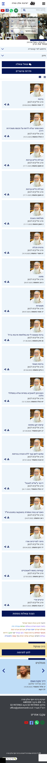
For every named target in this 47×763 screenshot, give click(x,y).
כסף (12, 629)
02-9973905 (33, 705)
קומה (14, 636)
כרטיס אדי (38, 599)
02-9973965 (16, 705)
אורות (22, 626)
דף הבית (42, 42)
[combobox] (23, 21)
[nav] (43, 3)
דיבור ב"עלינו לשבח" (34, 483)
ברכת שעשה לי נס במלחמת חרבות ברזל (25, 334)
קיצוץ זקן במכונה (35, 425)
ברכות (40, 99)
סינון (44, 55)
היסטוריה (8, 636)
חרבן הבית (36, 623)
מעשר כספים (39, 632)
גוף (18, 636)
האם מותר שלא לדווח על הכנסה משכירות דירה (24, 130)
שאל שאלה (22, 64)
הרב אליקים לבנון (35, 102)
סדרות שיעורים (23, 71)
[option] (23, 679)
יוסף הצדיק (30, 629)
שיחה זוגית (24, 636)
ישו (13, 632)
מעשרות (39, 305)
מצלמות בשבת (36, 218)
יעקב (10, 632)
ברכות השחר (37, 364)
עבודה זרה (15, 626)
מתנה (41, 276)
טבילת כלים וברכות (34, 160)
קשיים (31, 636)
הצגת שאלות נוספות (23, 614)
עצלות (42, 636)
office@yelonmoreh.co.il (21, 707)
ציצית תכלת (37, 247)
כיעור (42, 623)
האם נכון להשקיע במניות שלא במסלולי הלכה (25, 394)
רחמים (37, 636)
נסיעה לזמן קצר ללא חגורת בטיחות (27, 454)
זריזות (5, 632)
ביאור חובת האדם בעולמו (35, 626)
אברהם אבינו (19, 629)
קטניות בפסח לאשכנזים (32, 570)
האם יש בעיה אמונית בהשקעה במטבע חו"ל (24, 512)
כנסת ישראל (27, 623)
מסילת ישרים (40, 629)
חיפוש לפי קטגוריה (37, 49)
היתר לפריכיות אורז (34, 541)
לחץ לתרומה (23, 652)
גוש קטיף (19, 632)
